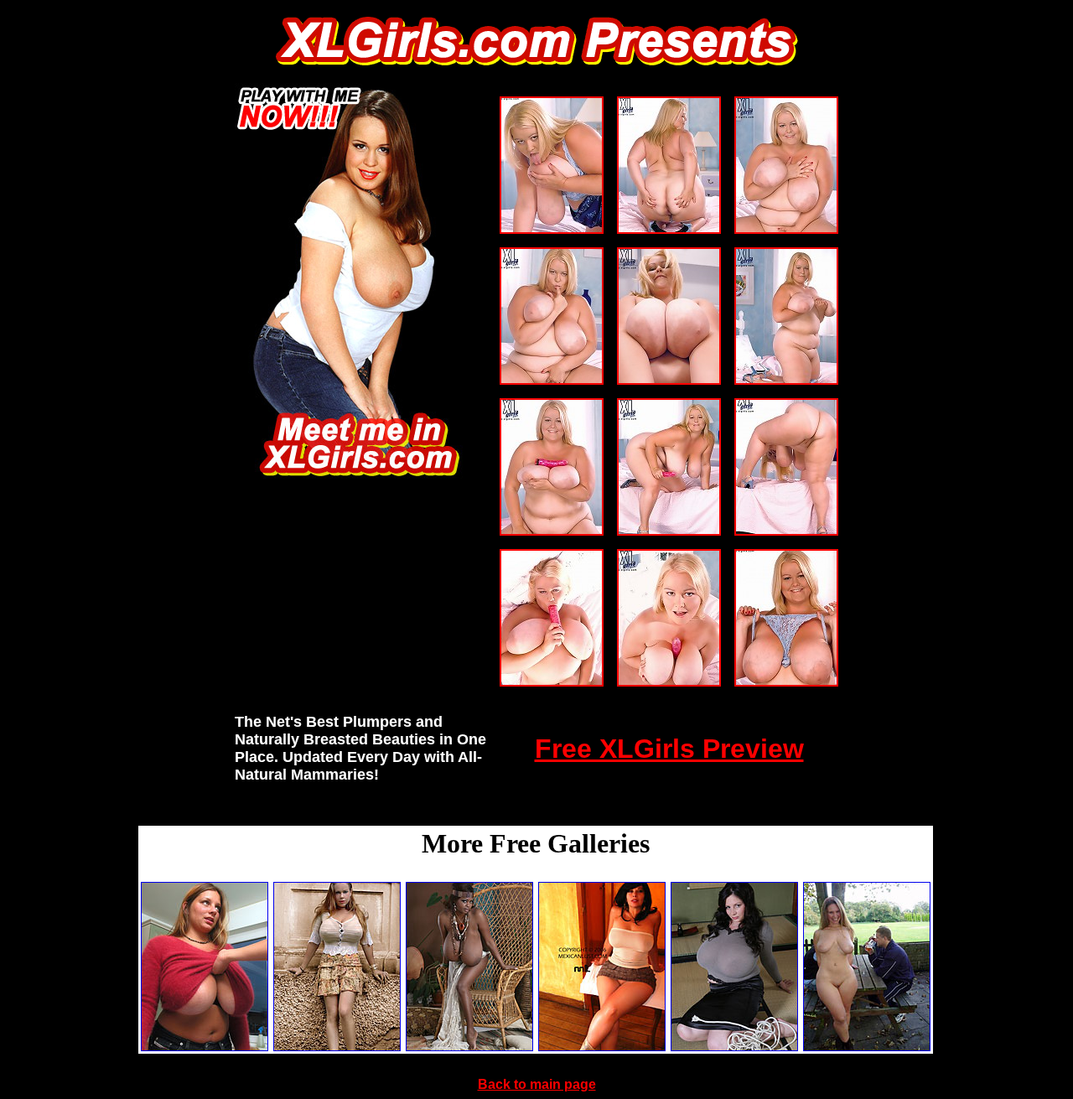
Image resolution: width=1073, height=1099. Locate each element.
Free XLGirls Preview (669, 749)
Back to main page (537, 1084)
